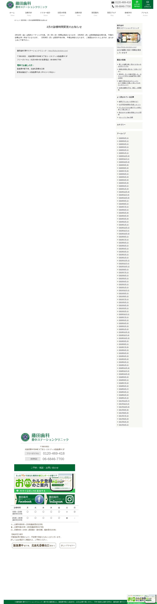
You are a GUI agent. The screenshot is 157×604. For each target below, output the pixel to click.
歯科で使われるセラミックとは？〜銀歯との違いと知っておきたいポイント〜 (129, 83)
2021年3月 (124, 308)
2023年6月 (124, 242)
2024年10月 (124, 198)
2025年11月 (124, 159)
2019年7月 (124, 347)
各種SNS (128, 13)
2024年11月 (124, 195)
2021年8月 (124, 296)
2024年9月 (124, 201)
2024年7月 (124, 207)
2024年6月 (124, 210)
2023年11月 (124, 230)
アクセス (144, 13)
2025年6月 (124, 174)
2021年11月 (124, 290)
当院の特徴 (62, 13)
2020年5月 (124, 320)
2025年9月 (124, 165)
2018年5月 (124, 386)
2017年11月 (124, 404)
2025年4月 (124, 180)
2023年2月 (124, 254)
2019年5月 (124, 353)
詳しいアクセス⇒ (68, 545)
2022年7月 (124, 272)
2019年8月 (124, 344)
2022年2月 (124, 284)
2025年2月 (124, 186)
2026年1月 (124, 153)
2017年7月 (124, 416)
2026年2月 (124, 150)
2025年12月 (124, 156)
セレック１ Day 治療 (126, 117)
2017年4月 (124, 425)
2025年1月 (124, 189)
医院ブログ (111, 13)
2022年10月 (124, 266)
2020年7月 (124, 317)
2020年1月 (124, 329)
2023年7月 (124, 239)
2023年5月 (124, 245)
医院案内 (95, 13)
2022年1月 (124, 287)
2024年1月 (124, 225)
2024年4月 (124, 216)
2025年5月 (124, 177)
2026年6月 (124, 138)
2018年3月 (124, 392)
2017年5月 (124, 422)
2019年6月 (124, 350)
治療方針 (28, 13)
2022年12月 (124, 260)
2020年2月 (124, 326)
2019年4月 (124, 356)
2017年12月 (124, 401)
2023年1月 (124, 257)
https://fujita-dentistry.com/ (58, 51)
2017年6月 (124, 419)
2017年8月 (124, 413)
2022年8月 (124, 269)
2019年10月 (124, 338)
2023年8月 (124, 236)
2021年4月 (124, 305)
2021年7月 (124, 299)
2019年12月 (124, 332)
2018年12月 (124, 368)
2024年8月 (124, 204)
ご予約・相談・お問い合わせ (45, 467)
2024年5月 (124, 213)
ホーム (12, 13)
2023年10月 (124, 233)
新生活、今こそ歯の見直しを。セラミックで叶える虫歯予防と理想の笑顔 (129, 76)
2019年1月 (124, 365)
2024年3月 (124, 219)
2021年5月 (124, 302)
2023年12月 (124, 228)
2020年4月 (124, 323)
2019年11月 (124, 335)
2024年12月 (124, 192)
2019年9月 (124, 341)
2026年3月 (124, 147)
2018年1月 (124, 398)
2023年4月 (124, 248)
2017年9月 (124, 410)
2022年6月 (124, 275)
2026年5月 (124, 141)
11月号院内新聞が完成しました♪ (130, 104)
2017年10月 (124, 407)
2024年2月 (124, 222)
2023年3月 (124, 251)
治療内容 (78, 13)
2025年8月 (124, 168)
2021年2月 (124, 311)
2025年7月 (124, 171)
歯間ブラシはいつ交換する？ (128, 101)
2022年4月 (124, 281)
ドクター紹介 (45, 13)
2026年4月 (124, 144)
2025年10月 (124, 162)
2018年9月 (124, 377)
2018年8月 (124, 380)
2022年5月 (124, 278)
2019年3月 (124, 359)
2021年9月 (124, 293)
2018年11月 (124, 371)
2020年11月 (124, 314)
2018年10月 (124, 374)
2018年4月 (124, 389)
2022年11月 (124, 263)
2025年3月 (124, 183)
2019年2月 (124, 362)
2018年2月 (124, 395)
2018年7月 (124, 383)
